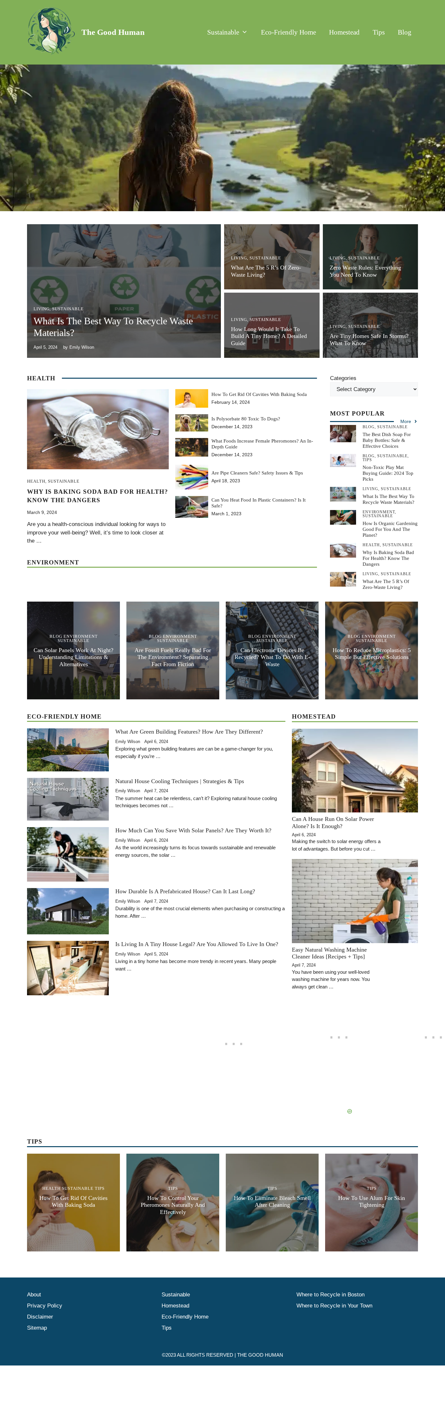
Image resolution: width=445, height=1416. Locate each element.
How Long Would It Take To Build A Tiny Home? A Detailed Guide (269, 336)
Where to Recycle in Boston (330, 1295)
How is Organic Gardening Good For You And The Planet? (390, 529)
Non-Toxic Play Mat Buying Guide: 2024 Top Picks (388, 473)
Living (42, 308)
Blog (404, 32)
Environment (81, 636)
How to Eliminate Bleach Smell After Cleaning (272, 1201)
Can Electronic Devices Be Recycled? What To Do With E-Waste (272, 657)
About (34, 1295)
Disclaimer (40, 1317)
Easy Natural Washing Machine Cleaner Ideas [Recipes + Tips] (329, 953)
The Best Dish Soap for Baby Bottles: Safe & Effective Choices (387, 440)
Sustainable (223, 32)
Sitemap (37, 1328)
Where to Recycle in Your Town (334, 1306)
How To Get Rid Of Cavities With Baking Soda (259, 394)
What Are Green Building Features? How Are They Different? (189, 731)
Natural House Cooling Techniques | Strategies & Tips (179, 781)
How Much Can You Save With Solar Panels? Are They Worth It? (193, 830)
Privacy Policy (44, 1306)
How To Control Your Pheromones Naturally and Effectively (173, 1205)
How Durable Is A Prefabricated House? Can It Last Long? (185, 891)
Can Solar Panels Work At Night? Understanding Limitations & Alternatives (73, 657)
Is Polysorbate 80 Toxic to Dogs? (245, 418)
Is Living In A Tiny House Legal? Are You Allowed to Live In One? (196, 944)
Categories (343, 378)
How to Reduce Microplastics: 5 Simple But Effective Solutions (372, 654)
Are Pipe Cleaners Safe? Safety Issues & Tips (257, 472)
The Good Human (113, 32)
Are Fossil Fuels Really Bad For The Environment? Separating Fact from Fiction (173, 657)
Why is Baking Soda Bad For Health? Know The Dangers (388, 558)
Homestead (344, 32)
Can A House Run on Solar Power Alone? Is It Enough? (333, 822)
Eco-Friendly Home (288, 32)
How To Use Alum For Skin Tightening (371, 1201)
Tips (379, 32)
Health (36, 481)
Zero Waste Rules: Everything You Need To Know (365, 271)
